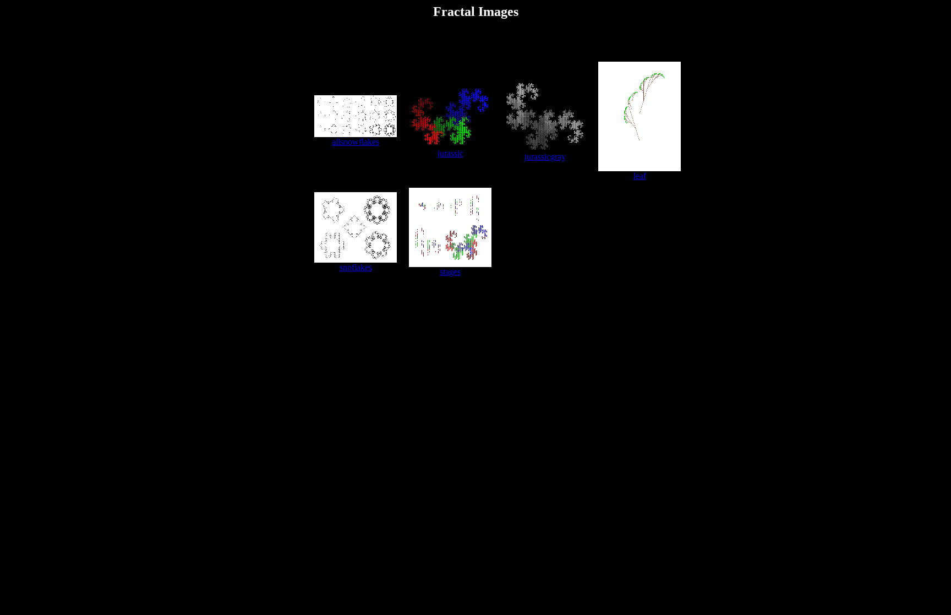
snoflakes (356, 267)
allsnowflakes (355, 141)
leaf (639, 176)
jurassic (450, 153)
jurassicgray (545, 156)
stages (450, 271)
